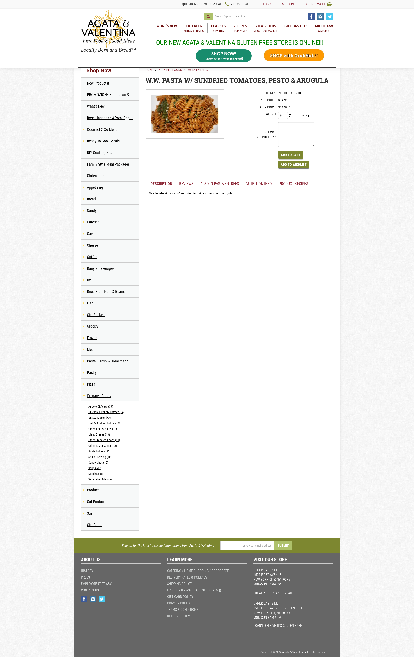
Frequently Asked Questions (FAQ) (194, 590)
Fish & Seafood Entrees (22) (104, 423)
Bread (91, 198)
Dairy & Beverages (100, 268)
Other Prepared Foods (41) (104, 440)
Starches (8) (95, 474)
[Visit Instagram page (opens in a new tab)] (320, 16)
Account (289, 4)
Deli (90, 279)
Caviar (92, 233)
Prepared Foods (99, 395)
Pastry (92, 372)
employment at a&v (96, 583)
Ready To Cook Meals (103, 140)
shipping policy (179, 583)
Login (267, 4)
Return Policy (178, 616)
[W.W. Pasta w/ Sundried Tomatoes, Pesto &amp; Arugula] (185, 114)
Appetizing (95, 187)
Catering (93, 221)
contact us (90, 590)
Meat (91, 349)
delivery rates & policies (187, 577)
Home (150, 69)
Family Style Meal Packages (108, 164)
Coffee (92, 256)
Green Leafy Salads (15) (102, 429)
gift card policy (180, 596)
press (85, 577)
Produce (93, 489)
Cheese (92, 245)
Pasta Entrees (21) (99, 451)
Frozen (92, 337)
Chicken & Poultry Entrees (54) (106, 412)
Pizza (91, 384)
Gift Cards (94, 524)
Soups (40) (94, 468)
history (87, 570)
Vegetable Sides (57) (100, 479)
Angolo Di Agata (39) (100, 406)
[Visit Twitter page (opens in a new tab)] (329, 16)
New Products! (98, 83)
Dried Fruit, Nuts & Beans (106, 291)
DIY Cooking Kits (99, 152)
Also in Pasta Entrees (219, 183)
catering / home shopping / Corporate (198, 570)
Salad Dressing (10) (99, 457)
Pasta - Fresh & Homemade (107, 361)
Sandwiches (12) (98, 462)
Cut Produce (96, 501)
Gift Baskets (96, 314)
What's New (96, 106)
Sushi (91, 513)
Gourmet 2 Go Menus (103, 129)
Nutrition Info (259, 183)
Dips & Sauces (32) (99, 418)
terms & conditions (182, 609)
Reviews (186, 183)
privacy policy (178, 603)
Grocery (93, 326)
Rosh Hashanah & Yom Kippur (110, 117)
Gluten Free (95, 175)
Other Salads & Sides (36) (103, 446)
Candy (92, 210)
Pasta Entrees (197, 69)
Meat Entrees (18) (99, 434)
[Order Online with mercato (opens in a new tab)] (224, 56)
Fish (90, 303)
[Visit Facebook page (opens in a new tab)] (311, 16)
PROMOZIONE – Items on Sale (110, 94)
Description (161, 183)
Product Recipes (293, 183)
